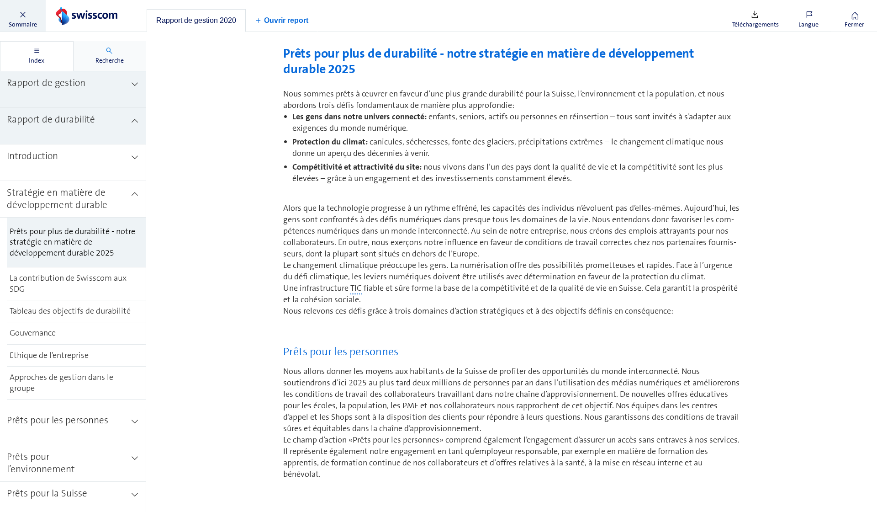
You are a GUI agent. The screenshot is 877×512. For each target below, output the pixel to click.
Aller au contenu (68, 5)
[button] (23, 16)
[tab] (196, 20)
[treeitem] (73, 89)
